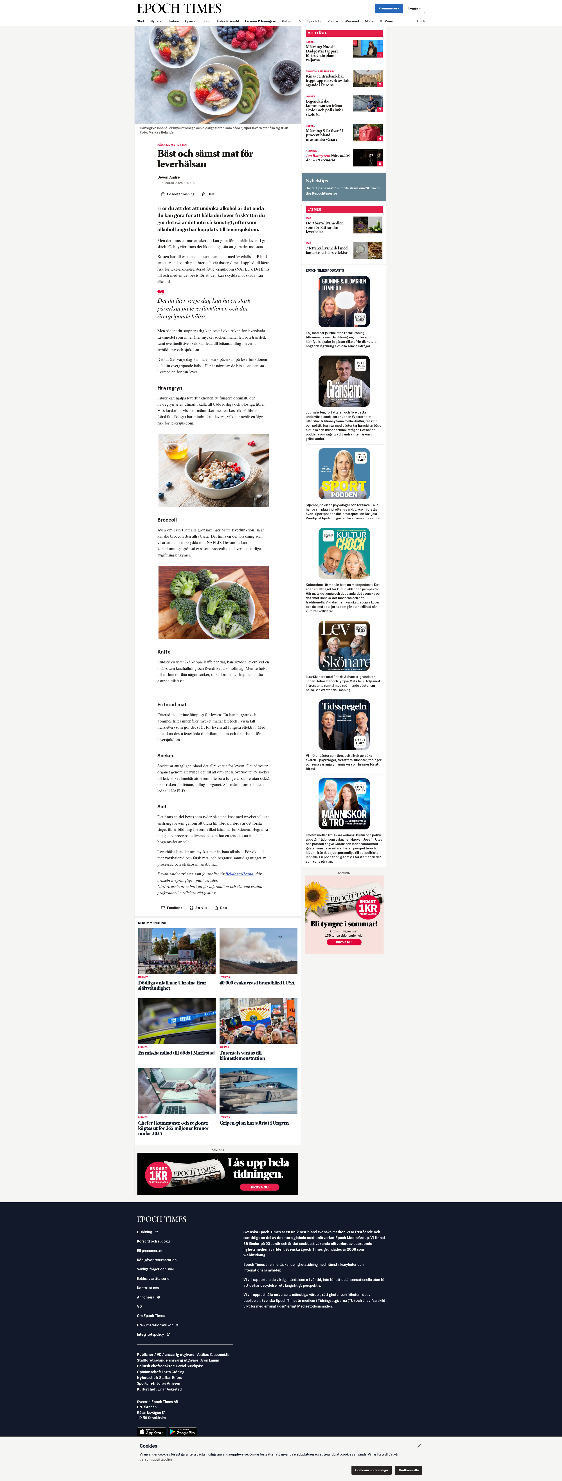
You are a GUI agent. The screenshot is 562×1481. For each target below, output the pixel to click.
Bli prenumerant (150, 1250)
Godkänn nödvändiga (371, 1470)
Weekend (351, 21)
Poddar (333, 21)
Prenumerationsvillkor (155, 1325)
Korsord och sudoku (153, 1241)
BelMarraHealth (239, 873)
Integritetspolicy (150, 1334)
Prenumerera (388, 8)
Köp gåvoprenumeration (156, 1260)
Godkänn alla (409, 1470)
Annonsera (145, 1297)
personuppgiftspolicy (156, 1459)
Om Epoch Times (151, 1315)
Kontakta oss (148, 1288)
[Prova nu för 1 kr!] (217, 1174)
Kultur (286, 21)
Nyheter (156, 21)
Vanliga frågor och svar (155, 1269)
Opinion (190, 21)
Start (140, 21)
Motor (369, 21)
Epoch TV (314, 21)
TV (299, 21)
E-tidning (144, 1232)
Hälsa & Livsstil (228, 21)
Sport (207, 21)
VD (139, 1306)
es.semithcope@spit (321, 193)
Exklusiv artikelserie (153, 1278)
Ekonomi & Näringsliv (260, 21)
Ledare (174, 21)
